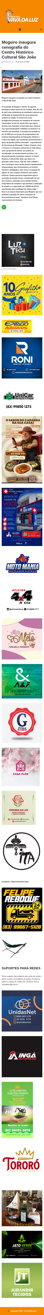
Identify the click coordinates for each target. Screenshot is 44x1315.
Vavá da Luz (9, 62)
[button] (20, 29)
